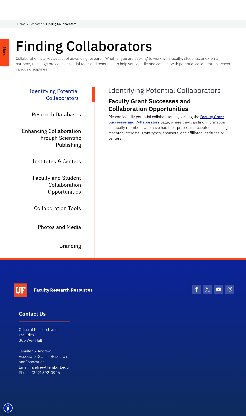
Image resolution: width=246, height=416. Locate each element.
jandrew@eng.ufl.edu (50, 367)
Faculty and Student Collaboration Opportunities (57, 184)
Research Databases (56, 114)
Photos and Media (59, 226)
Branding (70, 245)
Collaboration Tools (57, 208)
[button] (8, 408)
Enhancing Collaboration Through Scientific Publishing (51, 137)
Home (21, 24)
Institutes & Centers (56, 161)
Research (35, 24)
